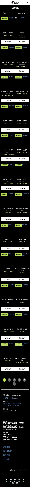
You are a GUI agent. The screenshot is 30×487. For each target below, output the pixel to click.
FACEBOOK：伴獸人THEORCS (12, 404)
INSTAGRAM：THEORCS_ (11, 405)
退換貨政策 (7, 451)
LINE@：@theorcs (10, 398)
